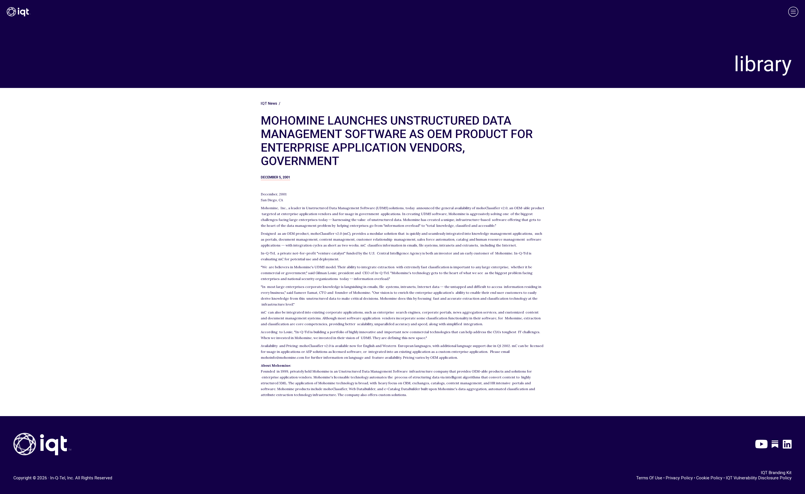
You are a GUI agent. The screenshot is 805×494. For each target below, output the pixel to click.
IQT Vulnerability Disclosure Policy (759, 477)
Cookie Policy (709, 477)
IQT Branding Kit (776, 472)
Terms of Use (649, 477)
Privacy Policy (679, 477)
